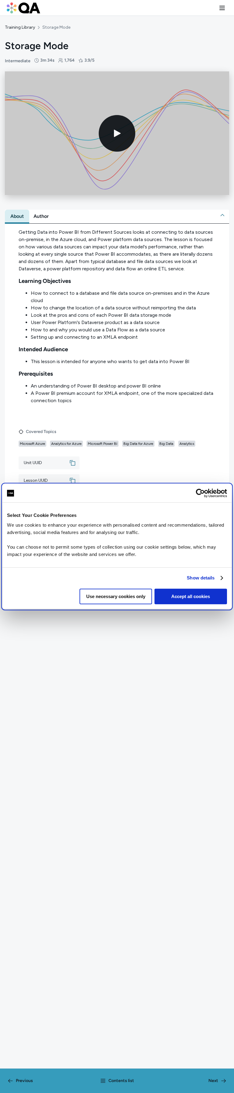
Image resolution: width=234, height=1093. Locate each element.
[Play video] (117, 133)
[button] (222, 8)
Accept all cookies (190, 596)
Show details (200, 577)
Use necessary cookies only (115, 596)
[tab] (17, 216)
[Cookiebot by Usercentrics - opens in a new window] (200, 493)
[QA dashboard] (23, 8)
